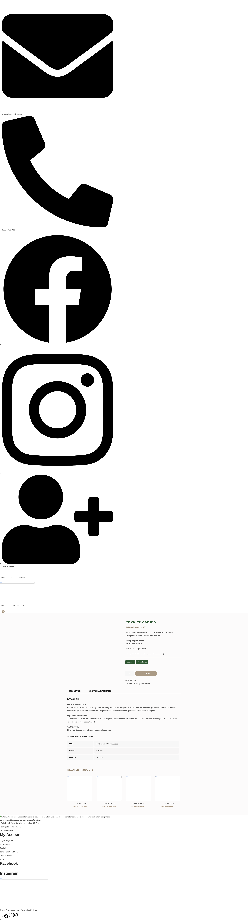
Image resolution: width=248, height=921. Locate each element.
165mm (99, 757)
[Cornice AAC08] (109, 788)
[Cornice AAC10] (167, 788)
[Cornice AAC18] (79, 788)
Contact (16, 606)
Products (5, 606)
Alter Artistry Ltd (12, 910)
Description (75, 691)
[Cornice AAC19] (138, 788)
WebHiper (33, 910)
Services (11, 577)
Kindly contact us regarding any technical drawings (89, 730)
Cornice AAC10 (168, 803)
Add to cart (146, 674)
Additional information (100, 691)
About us (22, 577)
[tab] (74, 691)
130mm (99, 751)
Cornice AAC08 (109, 803)
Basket (24, 606)
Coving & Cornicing (142, 683)
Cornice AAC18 (80, 803)
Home (3, 577)
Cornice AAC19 (138, 803)
